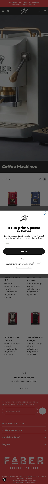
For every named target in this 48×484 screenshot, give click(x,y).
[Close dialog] (45, 213)
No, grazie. (24, 258)
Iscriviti (24, 251)
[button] (4, 480)
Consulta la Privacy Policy (24, 267)
